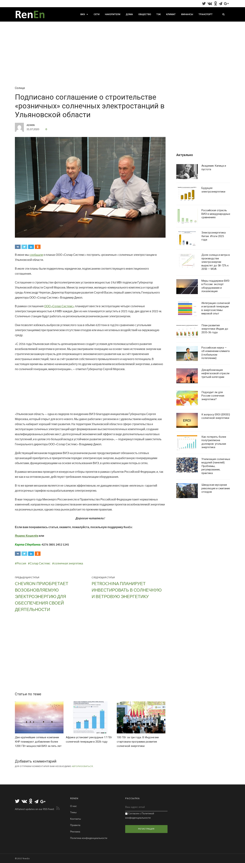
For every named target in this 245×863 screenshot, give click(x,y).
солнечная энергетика (68, 563)
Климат (171, 14)
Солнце (20, 88)
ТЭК (158, 14)
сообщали (36, 254)
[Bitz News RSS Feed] (57, 809)
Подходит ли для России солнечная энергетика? (212, 396)
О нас (73, 805)
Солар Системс (40, 563)
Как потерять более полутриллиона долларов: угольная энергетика (213, 442)
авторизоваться (82, 766)
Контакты (75, 818)
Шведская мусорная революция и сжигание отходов (215, 488)
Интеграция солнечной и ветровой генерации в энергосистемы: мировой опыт (215, 308)
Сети (97, 14)
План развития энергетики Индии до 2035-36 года (214, 329)
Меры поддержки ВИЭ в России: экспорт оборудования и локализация (215, 286)
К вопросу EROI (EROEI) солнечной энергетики (215, 416)
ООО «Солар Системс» (59, 306)
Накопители (112, 14)
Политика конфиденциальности (88, 837)
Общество (144, 14)
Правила (75, 825)
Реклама (75, 831)
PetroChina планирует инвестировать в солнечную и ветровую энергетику (127, 590)
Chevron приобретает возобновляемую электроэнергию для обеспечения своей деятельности (41, 596)
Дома (129, 14)
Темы (73, 812)
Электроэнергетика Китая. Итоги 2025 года (213, 236)
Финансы (187, 14)
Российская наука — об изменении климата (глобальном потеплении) (215, 353)
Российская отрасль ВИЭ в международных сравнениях (215, 214)
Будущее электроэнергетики (213, 189)
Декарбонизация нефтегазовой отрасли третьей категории (215, 373)
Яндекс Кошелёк (26, 535)
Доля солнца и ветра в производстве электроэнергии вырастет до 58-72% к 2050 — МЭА (215, 262)
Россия (21, 563)
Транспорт (206, 14)
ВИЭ (82, 14)
